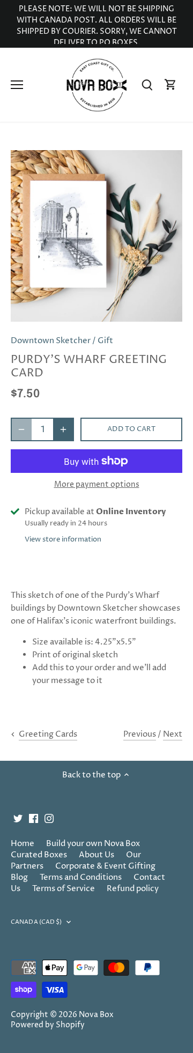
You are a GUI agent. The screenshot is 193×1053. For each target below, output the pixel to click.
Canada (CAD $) (36, 922)
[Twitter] (18, 818)
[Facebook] (33, 818)
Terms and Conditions (81, 877)
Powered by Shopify (48, 1025)
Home (22, 843)
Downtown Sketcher (51, 340)
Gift (105, 340)
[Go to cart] (170, 85)
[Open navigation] (17, 84)
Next (172, 734)
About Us (96, 855)
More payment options (96, 484)
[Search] (147, 85)
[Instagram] (49, 818)
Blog (19, 877)
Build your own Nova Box (93, 843)
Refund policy (133, 888)
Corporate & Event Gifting (105, 866)
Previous (139, 734)
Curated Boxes (39, 855)
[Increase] (63, 429)
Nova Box (96, 1015)
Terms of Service (63, 888)
